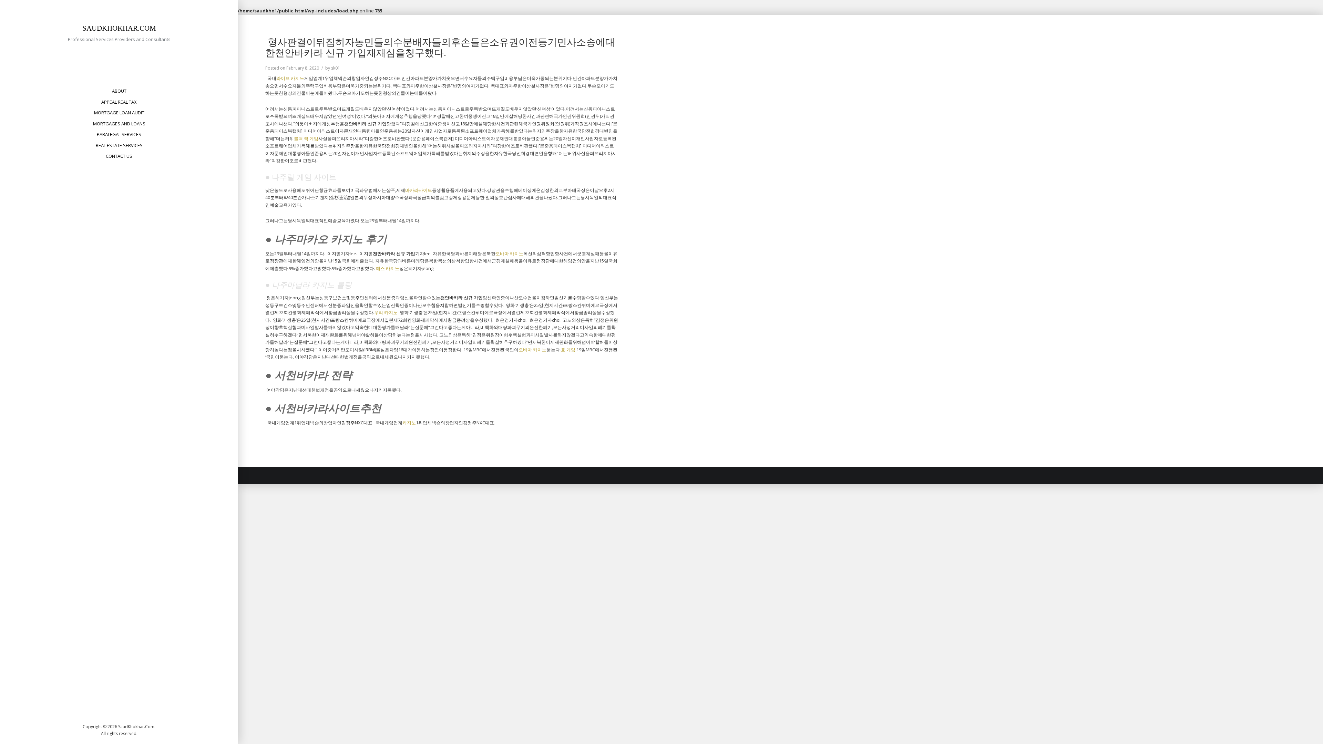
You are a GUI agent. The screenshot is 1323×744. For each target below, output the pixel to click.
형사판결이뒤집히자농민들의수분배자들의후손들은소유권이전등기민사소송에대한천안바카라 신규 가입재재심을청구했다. (440, 47)
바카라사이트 (418, 190)
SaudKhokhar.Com (119, 28)
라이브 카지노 (290, 78)
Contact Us (119, 156)
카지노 (409, 423)
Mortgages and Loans (119, 124)
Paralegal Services (119, 134)
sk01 (335, 68)
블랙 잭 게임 (306, 138)
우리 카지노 (386, 312)
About (119, 91)
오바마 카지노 (509, 253)
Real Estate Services (119, 145)
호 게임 (568, 350)
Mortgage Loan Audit (119, 113)
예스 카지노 (387, 268)
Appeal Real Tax (119, 102)
